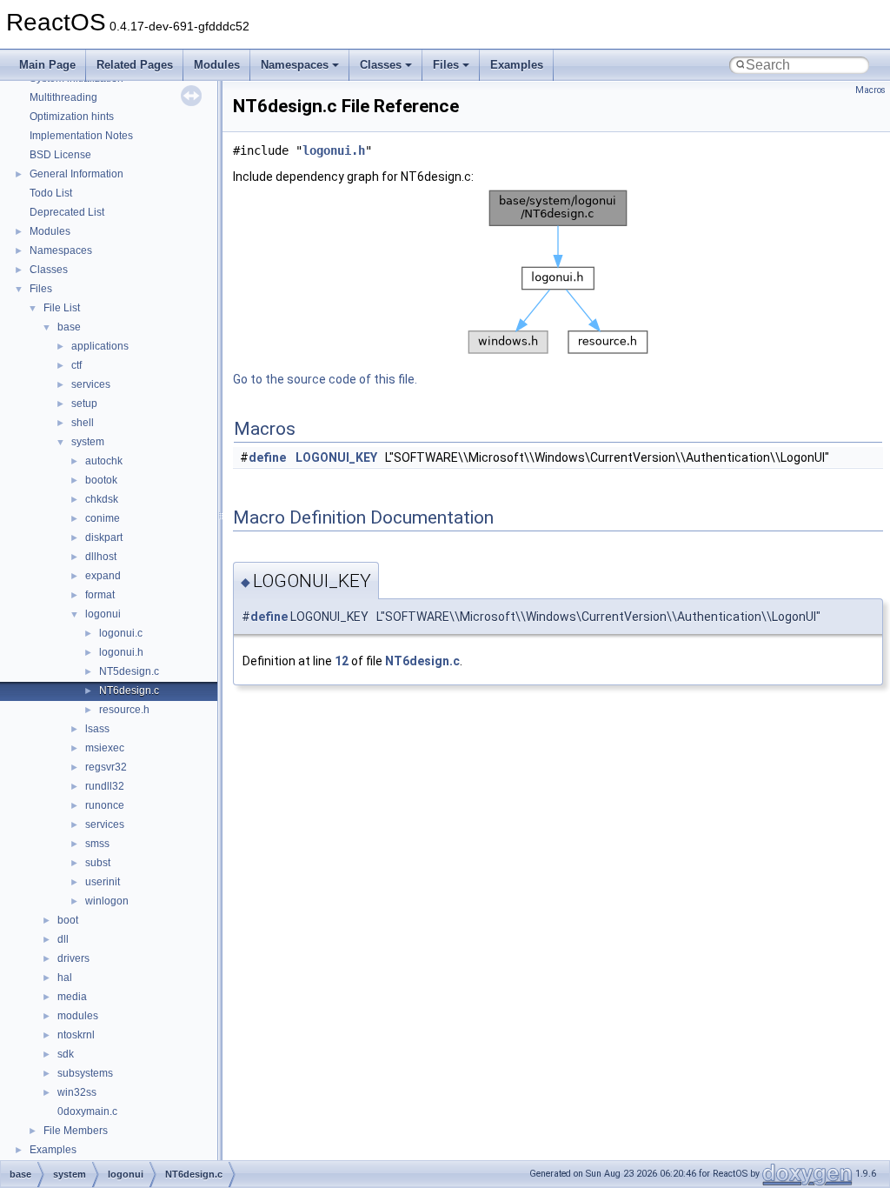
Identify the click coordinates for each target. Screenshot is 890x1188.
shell (82, 423)
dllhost (100, 557)
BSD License (60, 155)
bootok (101, 480)
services (90, 384)
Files (446, 64)
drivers (73, 958)
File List (61, 308)
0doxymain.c (87, 1111)
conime (102, 518)
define (267, 457)
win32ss (76, 1092)
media (72, 997)
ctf (76, 365)
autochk (104, 461)
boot (67, 920)
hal (64, 977)
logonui (103, 614)
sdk (65, 1054)
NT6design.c (129, 690)
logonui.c (121, 633)
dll (63, 939)
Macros (870, 90)
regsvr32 (106, 767)
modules (77, 1016)
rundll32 (104, 786)
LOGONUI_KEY (336, 457)
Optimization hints (72, 116)
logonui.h (121, 652)
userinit (102, 882)
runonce (104, 805)
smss (97, 844)
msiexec (104, 748)
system (87, 442)
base (69, 327)
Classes (381, 64)
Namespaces (295, 64)
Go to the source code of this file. (325, 379)
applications (100, 346)
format (100, 595)
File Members (75, 1131)
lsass (97, 729)
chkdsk (101, 499)
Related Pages (134, 64)
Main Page (47, 64)
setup (84, 403)
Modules (217, 64)
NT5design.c (129, 671)
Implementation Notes (81, 136)
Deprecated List (67, 212)
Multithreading (63, 97)
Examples (516, 64)
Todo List (51, 193)
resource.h (124, 710)
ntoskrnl (76, 1035)
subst (97, 863)
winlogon (107, 901)
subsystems (85, 1073)
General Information (76, 174)
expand (103, 576)
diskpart (104, 537)
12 (342, 661)
